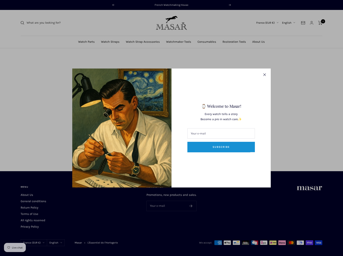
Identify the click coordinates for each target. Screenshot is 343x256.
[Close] (264, 74)
